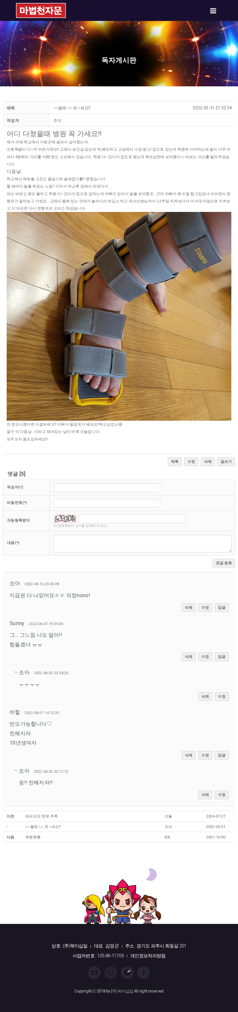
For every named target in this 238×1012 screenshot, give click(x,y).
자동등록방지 (18, 520)
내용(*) (13, 542)
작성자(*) (15, 487)
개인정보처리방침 (147, 956)
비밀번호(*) (17, 502)
